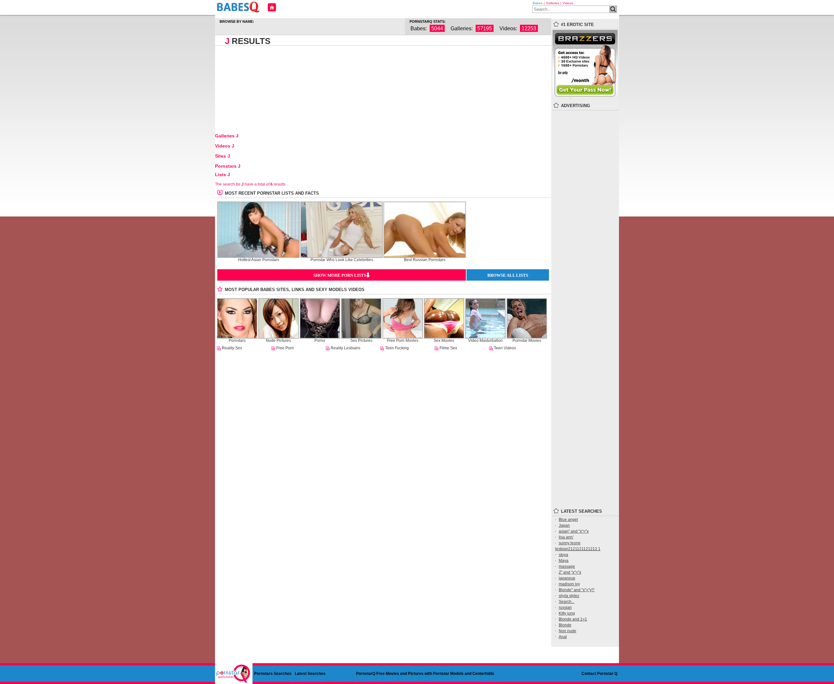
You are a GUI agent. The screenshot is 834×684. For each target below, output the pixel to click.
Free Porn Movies (402, 340)
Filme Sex (448, 348)
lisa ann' (566, 537)
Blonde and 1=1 (573, 619)
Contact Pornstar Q (599, 673)
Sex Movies (444, 340)
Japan (564, 525)
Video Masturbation (485, 340)
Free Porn (285, 348)
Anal (563, 637)
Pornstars (237, 340)
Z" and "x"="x (570, 572)
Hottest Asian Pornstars (258, 260)
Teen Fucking (397, 348)
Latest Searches (310, 673)
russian (565, 607)
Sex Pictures (361, 340)
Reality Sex (232, 348)
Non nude (567, 631)
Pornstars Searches (273, 673)
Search (613, 9)
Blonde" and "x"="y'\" (577, 590)
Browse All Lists (507, 275)
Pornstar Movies (526, 340)
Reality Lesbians (345, 348)
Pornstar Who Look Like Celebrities (341, 260)
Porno (319, 340)
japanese (567, 578)
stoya (563, 554)
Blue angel (568, 519)
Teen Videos (505, 348)
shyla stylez (569, 595)
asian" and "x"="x (574, 531)
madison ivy (569, 584)
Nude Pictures (278, 340)
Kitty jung (567, 613)
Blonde (565, 625)
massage (567, 566)
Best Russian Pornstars (424, 260)
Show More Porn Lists (339, 275)
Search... (566, 601)
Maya (563, 560)
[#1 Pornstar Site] (585, 97)
